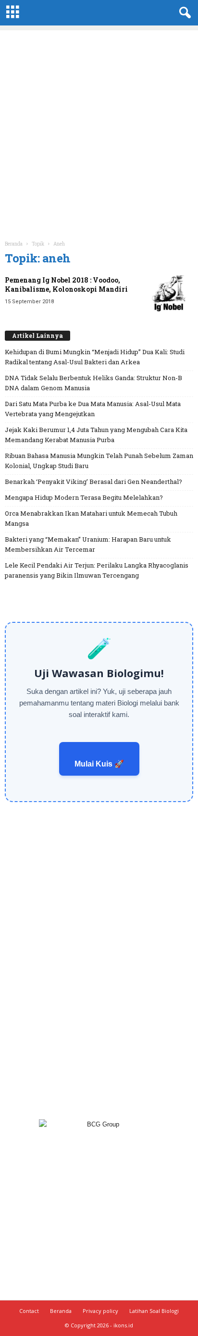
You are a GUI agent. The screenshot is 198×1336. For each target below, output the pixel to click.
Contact (29, 1310)
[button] (183, 13)
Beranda (14, 244)
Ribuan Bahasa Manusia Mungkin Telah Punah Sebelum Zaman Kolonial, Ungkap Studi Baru (99, 460)
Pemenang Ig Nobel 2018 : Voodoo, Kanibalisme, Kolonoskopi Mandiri (66, 284)
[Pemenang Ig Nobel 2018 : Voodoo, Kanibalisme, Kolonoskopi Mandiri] (169, 293)
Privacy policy (100, 1310)
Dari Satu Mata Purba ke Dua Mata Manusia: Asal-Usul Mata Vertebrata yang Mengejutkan (93, 408)
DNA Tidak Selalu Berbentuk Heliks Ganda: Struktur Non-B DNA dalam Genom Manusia (93, 382)
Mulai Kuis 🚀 (99, 764)
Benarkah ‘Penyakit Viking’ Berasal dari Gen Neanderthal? (93, 481)
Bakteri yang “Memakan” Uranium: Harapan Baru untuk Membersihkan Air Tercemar (88, 544)
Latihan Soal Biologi (154, 1310)
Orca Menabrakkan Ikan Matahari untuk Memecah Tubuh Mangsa (91, 518)
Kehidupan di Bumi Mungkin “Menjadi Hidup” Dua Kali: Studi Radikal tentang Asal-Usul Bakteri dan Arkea (95, 356)
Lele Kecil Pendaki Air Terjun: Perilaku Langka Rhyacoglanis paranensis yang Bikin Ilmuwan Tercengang (96, 570)
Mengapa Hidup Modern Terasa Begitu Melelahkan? (84, 497)
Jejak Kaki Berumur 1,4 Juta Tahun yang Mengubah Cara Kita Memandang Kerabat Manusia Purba (96, 434)
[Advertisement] (99, 129)
